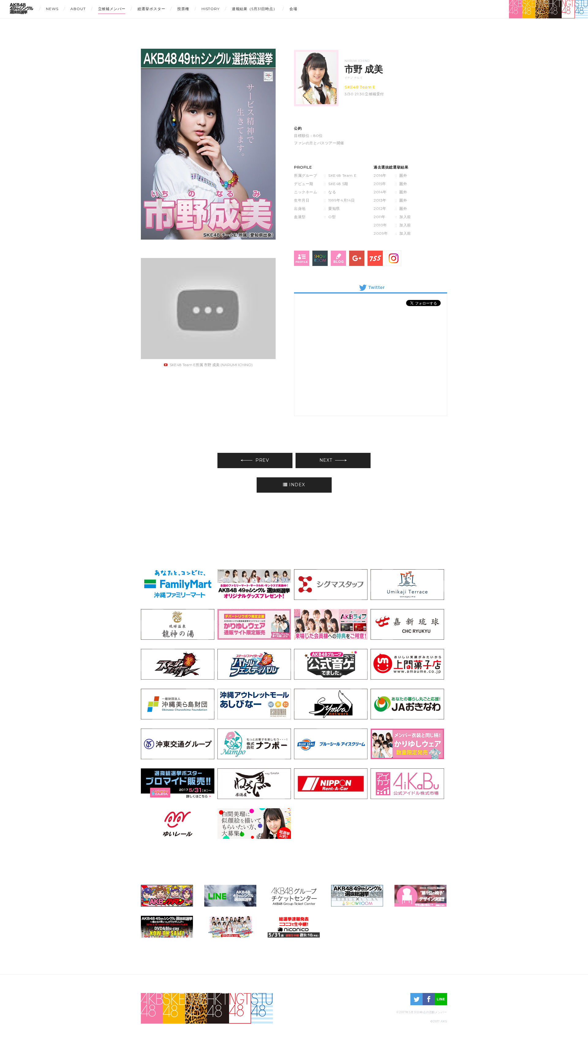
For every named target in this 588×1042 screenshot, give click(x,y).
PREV (262, 460)
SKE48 (528, 9)
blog (338, 258)
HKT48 (555, 9)
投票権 (183, 8)
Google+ (356, 258)
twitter (416, 999)
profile (301, 258)
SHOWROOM (320, 258)
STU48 (581, 9)
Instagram (393, 258)
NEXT (325, 460)
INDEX (297, 484)
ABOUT (77, 8)
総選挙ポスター (151, 8)
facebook (429, 999)
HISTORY (211, 8)
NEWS (52, 8)
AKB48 (515, 9)
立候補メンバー (112, 8)
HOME (21, 10)
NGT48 (568, 9)
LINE (441, 999)
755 (375, 258)
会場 (293, 8)
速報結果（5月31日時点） (254, 8)
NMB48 (541, 9)
